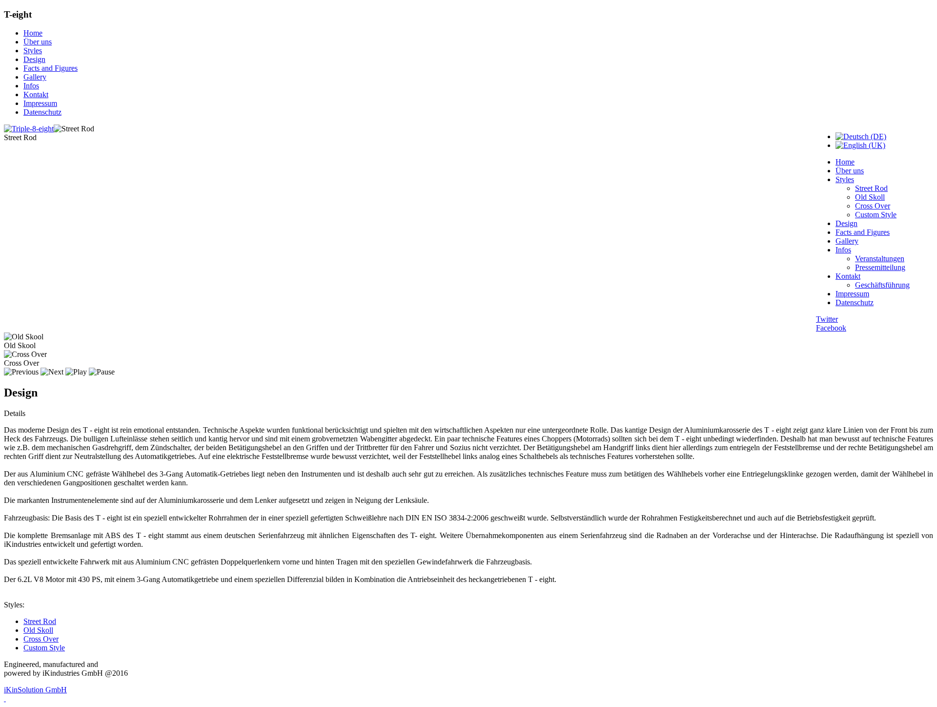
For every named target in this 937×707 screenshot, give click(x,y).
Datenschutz (42, 112)
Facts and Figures (50, 68)
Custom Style (875, 214)
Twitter (827, 319)
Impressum (40, 103)
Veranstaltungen (879, 258)
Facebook (831, 328)
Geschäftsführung (882, 285)
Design (34, 59)
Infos (31, 86)
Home (32, 33)
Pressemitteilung (880, 267)
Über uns (37, 42)
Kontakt (35, 94)
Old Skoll (870, 197)
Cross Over (872, 206)
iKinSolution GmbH (35, 690)
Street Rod (871, 188)
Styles (32, 50)
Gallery (34, 77)
